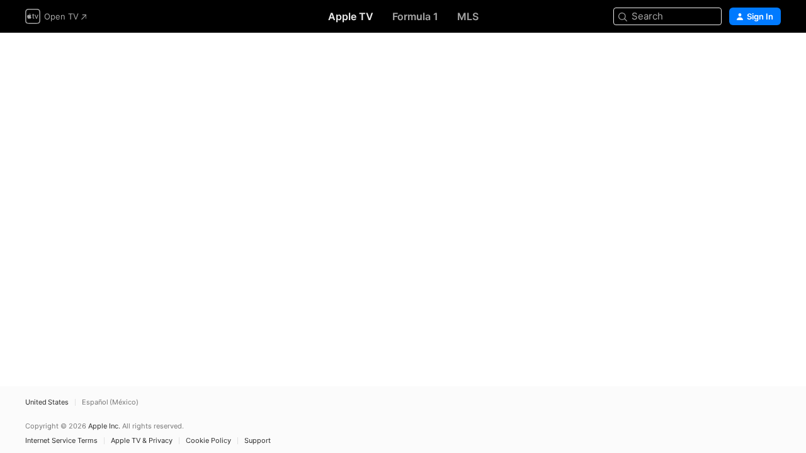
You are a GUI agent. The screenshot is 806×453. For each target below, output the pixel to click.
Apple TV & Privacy (142, 440)
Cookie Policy (208, 440)
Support (257, 440)
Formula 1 (415, 16)
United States (47, 402)
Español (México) (110, 402)
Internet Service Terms (61, 440)
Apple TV (350, 16)
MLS (468, 16)
